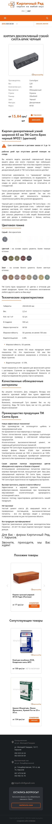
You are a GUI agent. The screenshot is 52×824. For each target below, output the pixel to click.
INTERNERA (32, 821)
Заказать (36, 120)
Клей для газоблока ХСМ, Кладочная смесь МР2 (24, 661)
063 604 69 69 (20, 756)
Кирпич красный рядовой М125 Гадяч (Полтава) (23, 596)
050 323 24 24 (20, 753)
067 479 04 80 (20, 773)
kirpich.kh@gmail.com (25, 783)
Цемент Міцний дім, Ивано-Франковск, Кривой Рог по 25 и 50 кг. (26, 710)
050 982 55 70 (20, 776)
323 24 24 (8, 24)
